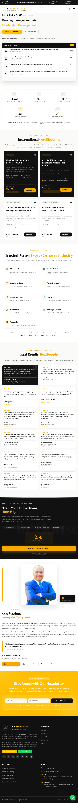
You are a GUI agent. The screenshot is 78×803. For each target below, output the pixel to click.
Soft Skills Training (8, 772)
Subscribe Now (63, 701)
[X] (27, 756)
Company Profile (48, 664)
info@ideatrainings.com (51, 771)
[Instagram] (41, 3)
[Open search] (69, 9)
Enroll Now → (30, 190)
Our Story (44, 730)
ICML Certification (8, 775)
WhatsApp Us (26, 751)
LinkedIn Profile (30, 664)
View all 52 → (70, 79)
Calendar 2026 (10, 751)
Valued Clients (45, 737)
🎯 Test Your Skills (31, 31)
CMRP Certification (8, 778)
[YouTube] (44, 3)
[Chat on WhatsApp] (72, 797)
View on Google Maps (51, 779)
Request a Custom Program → (39, 549)
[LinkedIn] (38, 3)
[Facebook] (35, 3)
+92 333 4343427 (41, 553)
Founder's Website (12, 664)
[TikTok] (22, 756)
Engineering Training (8, 768)
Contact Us (45, 740)
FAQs (43, 744)
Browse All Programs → (12, 31)
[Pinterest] (31, 756)
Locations (44, 733)
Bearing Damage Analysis (10, 782)
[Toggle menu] (74, 9)
